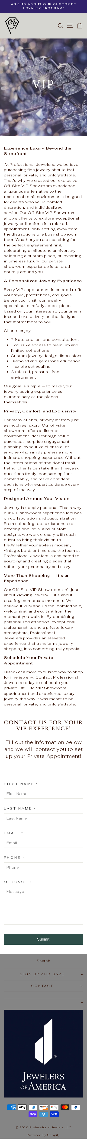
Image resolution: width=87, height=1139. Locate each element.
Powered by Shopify (43, 1135)
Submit (43, 939)
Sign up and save (42, 974)
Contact (42, 986)
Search (43, 961)
